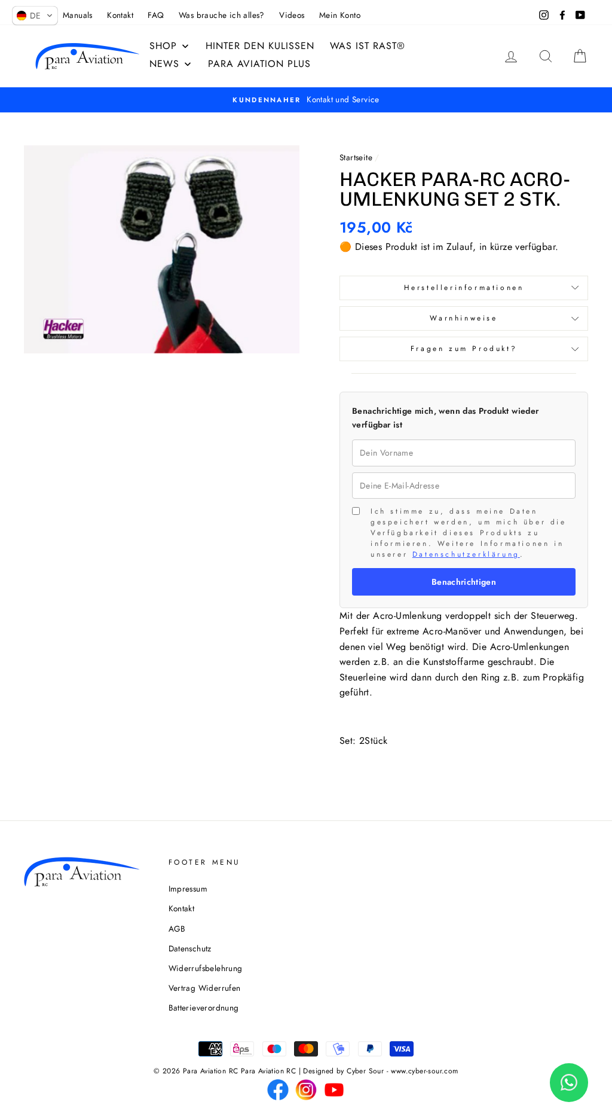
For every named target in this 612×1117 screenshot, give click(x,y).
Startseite (355, 157)
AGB (177, 929)
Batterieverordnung (204, 1008)
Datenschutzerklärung (466, 554)
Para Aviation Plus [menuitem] (259, 64)
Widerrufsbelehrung (206, 968)
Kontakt (120, 15)
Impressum (188, 889)
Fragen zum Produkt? (464, 348)
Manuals (78, 15)
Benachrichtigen (464, 582)
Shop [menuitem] (163, 46)
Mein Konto (339, 15)
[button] (35, 15)
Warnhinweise (463, 318)
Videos (291, 15)
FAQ (156, 15)
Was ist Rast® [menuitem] (367, 46)
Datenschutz (190, 948)
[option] (306, 99)
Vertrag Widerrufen (205, 988)
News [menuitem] (164, 64)
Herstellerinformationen (464, 287)
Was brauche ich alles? (222, 15)
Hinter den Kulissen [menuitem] (260, 46)
